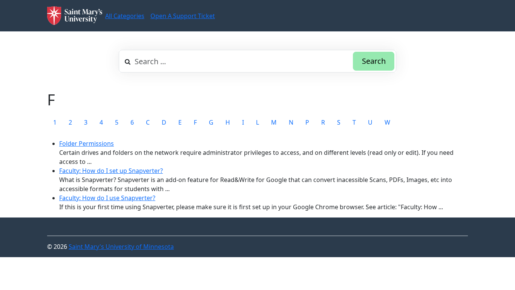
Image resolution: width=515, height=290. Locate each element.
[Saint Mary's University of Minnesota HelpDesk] (74, 15)
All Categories (124, 16)
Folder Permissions (86, 143)
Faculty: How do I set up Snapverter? (111, 171)
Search (374, 61)
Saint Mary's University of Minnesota (121, 246)
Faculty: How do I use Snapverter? (107, 198)
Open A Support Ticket (182, 16)
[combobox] (257, 61)
